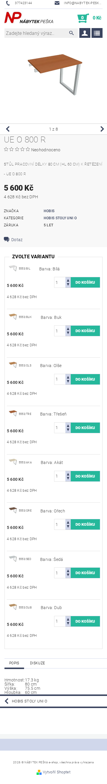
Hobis (49, 211)
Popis (14, 663)
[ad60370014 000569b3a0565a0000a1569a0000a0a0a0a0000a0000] (13, 558)
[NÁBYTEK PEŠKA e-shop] (29, 18)
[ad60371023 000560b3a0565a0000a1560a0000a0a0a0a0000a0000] (13, 607)
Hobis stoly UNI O (60, 218)
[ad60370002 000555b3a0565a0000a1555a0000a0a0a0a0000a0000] (13, 365)
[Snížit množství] (68, 285)
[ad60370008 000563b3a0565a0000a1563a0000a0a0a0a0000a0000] (13, 316)
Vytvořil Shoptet (56, 772)
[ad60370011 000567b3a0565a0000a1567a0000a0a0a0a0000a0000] (13, 268)
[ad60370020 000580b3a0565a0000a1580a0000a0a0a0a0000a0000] (13, 510)
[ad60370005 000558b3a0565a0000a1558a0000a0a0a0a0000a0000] (13, 413)
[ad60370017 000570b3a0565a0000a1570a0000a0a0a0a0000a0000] (13, 462)
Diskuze (37, 663)
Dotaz (17, 239)
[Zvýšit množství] (68, 280)
